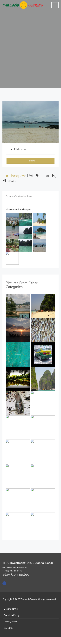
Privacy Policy (10, 621)
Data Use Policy (11, 615)
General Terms (11, 608)
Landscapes (13, 176)
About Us (8, 628)
